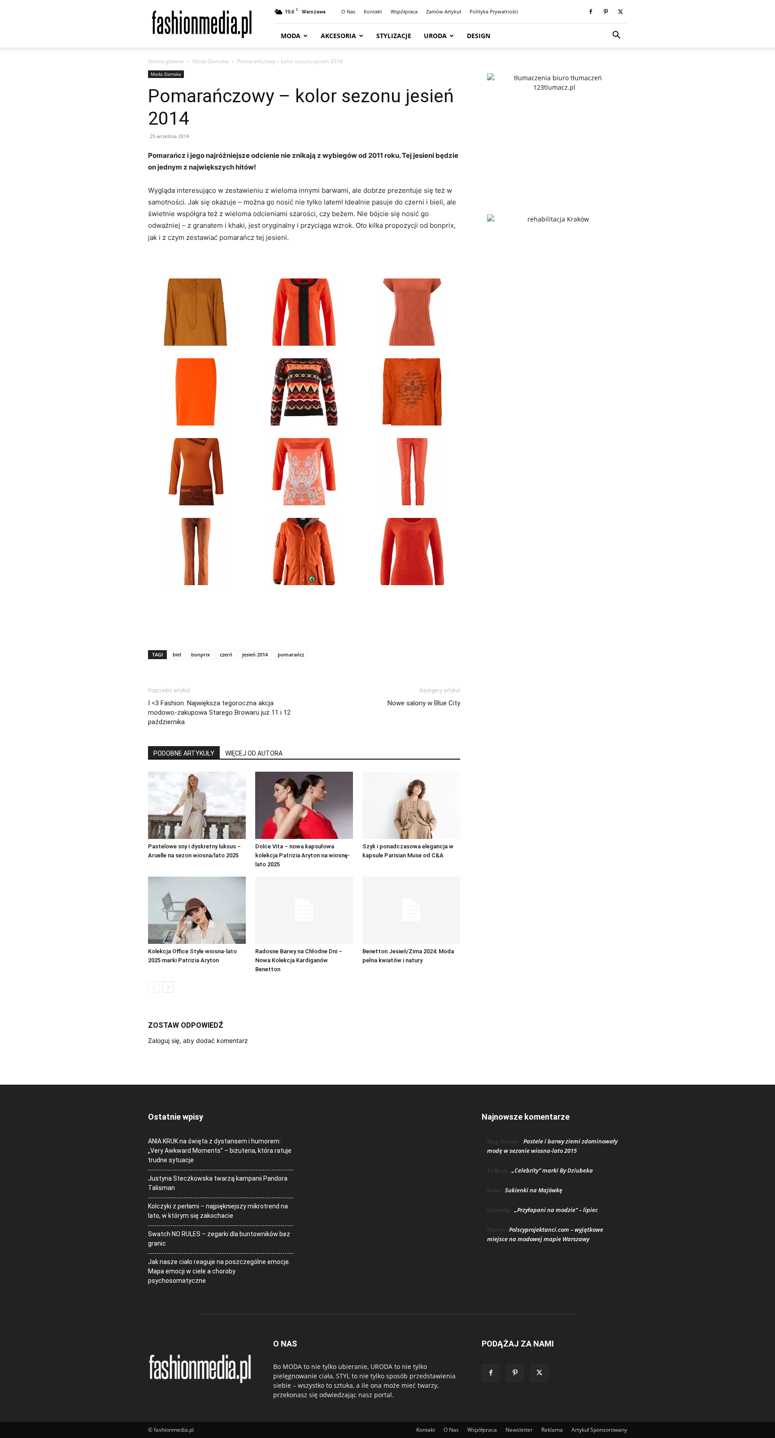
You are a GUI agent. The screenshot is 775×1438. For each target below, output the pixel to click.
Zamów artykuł (443, 11)
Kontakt (373, 11)
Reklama (552, 1430)
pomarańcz (291, 654)
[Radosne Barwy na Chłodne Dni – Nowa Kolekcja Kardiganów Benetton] (304, 910)
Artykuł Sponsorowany (599, 1430)
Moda (290, 35)
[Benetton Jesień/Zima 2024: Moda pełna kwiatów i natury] (411, 910)
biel (177, 654)
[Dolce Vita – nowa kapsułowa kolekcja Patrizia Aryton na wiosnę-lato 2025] (304, 805)
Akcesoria (338, 35)
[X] (620, 11)
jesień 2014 (255, 654)
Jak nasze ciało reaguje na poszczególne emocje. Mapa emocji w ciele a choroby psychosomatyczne (219, 1271)
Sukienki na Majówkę (533, 1190)
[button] (616, 36)
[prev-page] (153, 987)
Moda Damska (210, 61)
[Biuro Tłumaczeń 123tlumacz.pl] (554, 129)
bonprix (200, 654)
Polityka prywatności (494, 11)
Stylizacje (393, 35)
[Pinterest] (605, 11)
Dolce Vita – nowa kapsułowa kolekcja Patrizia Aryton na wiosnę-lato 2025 (302, 855)
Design (478, 35)
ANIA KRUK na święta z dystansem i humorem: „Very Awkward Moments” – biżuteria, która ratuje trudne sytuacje (220, 1151)
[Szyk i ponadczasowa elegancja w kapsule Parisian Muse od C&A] (411, 805)
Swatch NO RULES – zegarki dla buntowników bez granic (219, 1238)
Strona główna (166, 61)
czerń (226, 654)
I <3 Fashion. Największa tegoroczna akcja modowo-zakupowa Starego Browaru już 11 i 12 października (219, 712)
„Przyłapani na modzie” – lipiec (556, 1210)
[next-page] (168, 987)
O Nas (348, 11)
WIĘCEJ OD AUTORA (254, 753)
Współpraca (404, 11)
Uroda (435, 35)
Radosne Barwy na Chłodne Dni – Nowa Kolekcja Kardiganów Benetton (298, 960)
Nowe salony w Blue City (424, 703)
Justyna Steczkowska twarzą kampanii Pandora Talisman (217, 1183)
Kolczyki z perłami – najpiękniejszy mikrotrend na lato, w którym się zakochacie (218, 1211)
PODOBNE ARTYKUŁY (183, 753)
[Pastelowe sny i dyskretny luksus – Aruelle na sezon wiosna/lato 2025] (197, 805)
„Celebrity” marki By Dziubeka (552, 1170)
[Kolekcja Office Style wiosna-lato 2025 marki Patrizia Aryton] (197, 910)
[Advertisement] (304, 620)
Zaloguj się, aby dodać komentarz (198, 1040)
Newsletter (519, 1430)
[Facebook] (590, 11)
